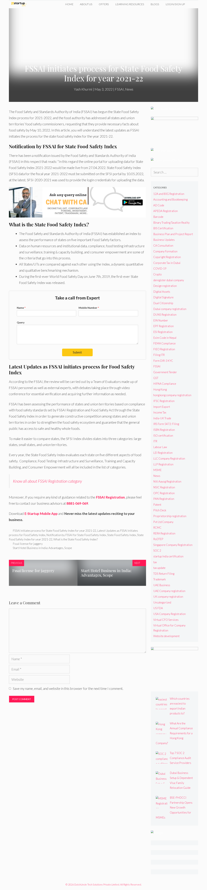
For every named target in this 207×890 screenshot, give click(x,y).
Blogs (155, 4)
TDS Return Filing (163, 573)
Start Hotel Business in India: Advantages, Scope (42, 548)
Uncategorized (162, 602)
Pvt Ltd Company (163, 522)
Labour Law (160, 447)
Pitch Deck (159, 510)
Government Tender (165, 372)
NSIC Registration (164, 487)
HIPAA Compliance (164, 383)
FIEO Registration (164, 349)
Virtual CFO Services (166, 619)
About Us (86, 4)
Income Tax (159, 412)
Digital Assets (161, 291)
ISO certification (163, 435)
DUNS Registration (164, 314)
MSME (157, 470)
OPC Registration (164, 493)
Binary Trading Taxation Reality (171, 222)
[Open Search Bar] (193, 4)
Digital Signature (163, 297)
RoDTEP (158, 539)
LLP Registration (163, 464)
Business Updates (164, 239)
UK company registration (168, 596)
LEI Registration (163, 452)
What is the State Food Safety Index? (75, 539)
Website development (166, 636)
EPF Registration (163, 326)
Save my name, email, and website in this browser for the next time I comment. (68, 688)
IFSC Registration (163, 401)
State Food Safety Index (121, 535)
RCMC (157, 527)
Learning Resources (129, 4)
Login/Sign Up (175, 4)
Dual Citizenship (163, 303)
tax (155, 562)
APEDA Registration (165, 211)
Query (21, 322)
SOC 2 (157, 550)
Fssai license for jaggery (28, 543)
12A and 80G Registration (168, 193)
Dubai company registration (169, 309)
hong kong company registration (172, 395)
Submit (77, 352)
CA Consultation (163, 245)
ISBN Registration (164, 429)
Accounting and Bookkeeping (170, 199)
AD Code (158, 205)
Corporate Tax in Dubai (166, 263)
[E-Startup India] (20, 4)
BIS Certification (163, 228)
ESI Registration (163, 332)
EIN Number (160, 320)
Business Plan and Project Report (173, 234)
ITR (155, 441)
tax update (159, 568)
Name (21, 307)
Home (69, 4)
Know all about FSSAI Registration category (47, 481)
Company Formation (165, 251)
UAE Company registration (169, 591)
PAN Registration (163, 498)
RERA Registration (164, 533)
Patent (157, 504)
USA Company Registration (169, 614)
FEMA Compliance (164, 343)
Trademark (159, 579)
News (129, 89)
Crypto (157, 274)
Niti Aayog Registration (167, 481)
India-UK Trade (162, 418)
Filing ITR (159, 355)
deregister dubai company (168, 280)
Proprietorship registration (169, 516)
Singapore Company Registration (172, 545)
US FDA (158, 608)
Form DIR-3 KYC (163, 360)
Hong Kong (160, 389)
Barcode (158, 216)
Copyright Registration (167, 257)
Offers (104, 4)
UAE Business (161, 585)
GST (155, 378)
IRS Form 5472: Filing (166, 424)
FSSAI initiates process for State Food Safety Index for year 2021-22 (54, 530)
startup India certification (168, 556)
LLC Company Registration (169, 458)
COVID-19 (159, 268)
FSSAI (119, 89)
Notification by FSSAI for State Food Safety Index (76, 535)
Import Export (161, 406)
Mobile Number (89, 307)
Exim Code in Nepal (164, 337)
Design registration (165, 286)
